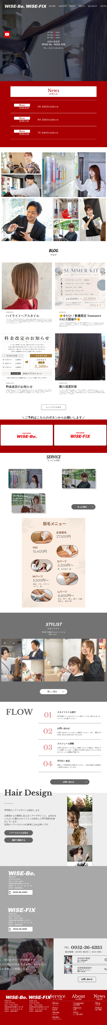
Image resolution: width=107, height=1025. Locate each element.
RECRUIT (92, 6)
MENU (72, 6)
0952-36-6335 (20, 892)
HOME (52, 6)
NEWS (103, 6)
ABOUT (62, 6)
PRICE (82, 6)
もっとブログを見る (53, 407)
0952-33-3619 (20, 929)
